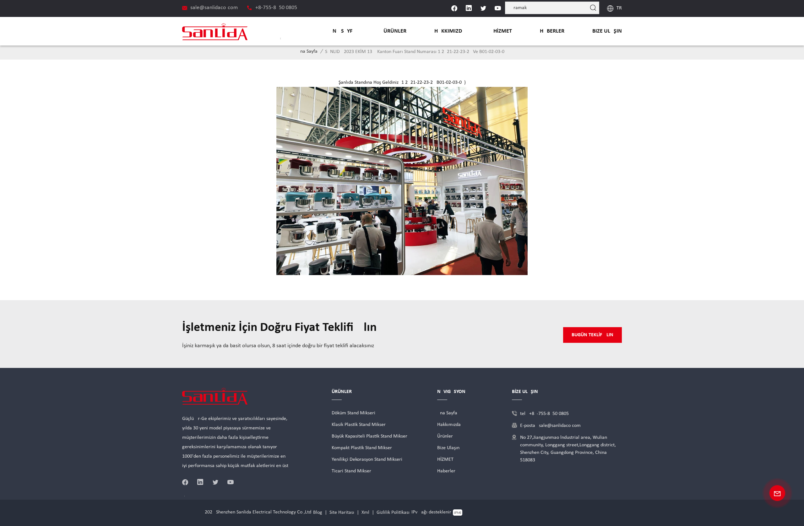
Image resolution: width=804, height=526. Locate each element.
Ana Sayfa (342, 31)
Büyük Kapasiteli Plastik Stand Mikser (369, 436)
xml (365, 512)
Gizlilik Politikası (393, 512)
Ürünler (394, 31)
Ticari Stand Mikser (351, 471)
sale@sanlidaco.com (214, 8)
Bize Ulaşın (607, 31)
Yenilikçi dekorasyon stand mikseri (367, 459)
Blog (317, 512)
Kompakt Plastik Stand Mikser (362, 447)
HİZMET (502, 31)
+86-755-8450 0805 (276, 8)
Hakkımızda (449, 31)
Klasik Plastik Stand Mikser (359, 424)
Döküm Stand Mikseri (353, 413)
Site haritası (341, 512)
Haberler (552, 31)
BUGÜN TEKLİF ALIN (592, 334)
